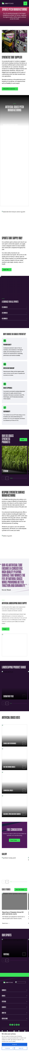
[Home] (7, 3)
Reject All (21, 1048)
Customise (7, 1048)
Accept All (14, 1044)
